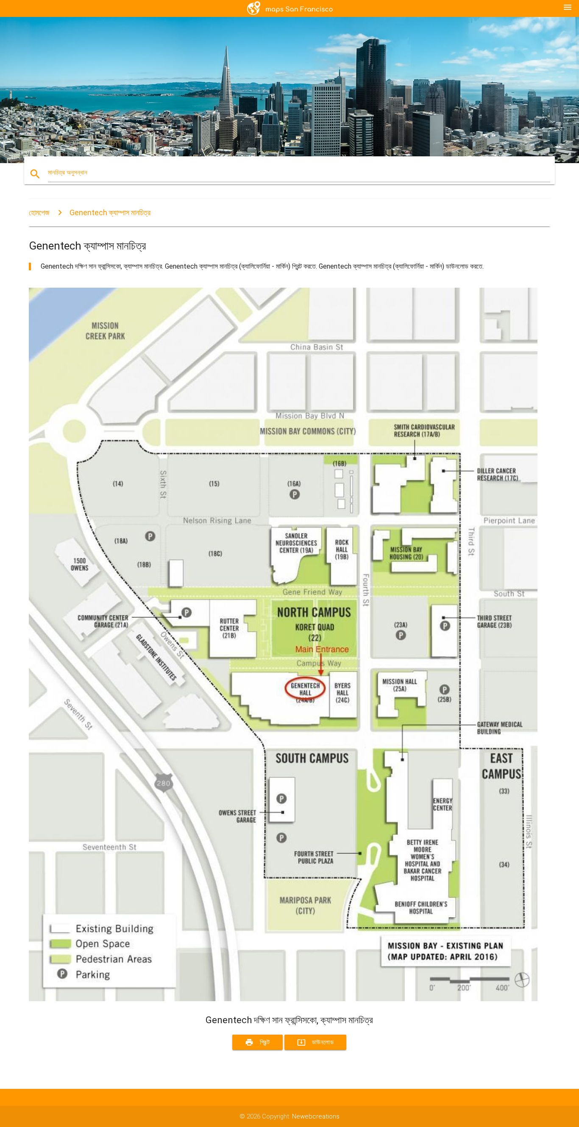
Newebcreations (316, 1116)
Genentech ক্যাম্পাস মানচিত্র (110, 212)
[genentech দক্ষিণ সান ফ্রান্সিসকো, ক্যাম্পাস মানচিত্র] (283, 999)
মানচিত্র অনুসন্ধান (67, 172)
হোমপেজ (39, 212)
